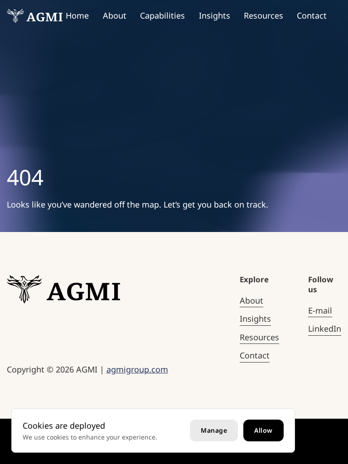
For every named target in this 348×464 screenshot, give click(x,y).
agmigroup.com (137, 369)
